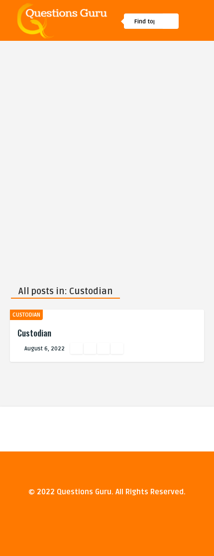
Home (102, 53)
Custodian (26, 315)
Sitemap (106, 75)
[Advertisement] (107, 153)
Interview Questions (125, 96)
